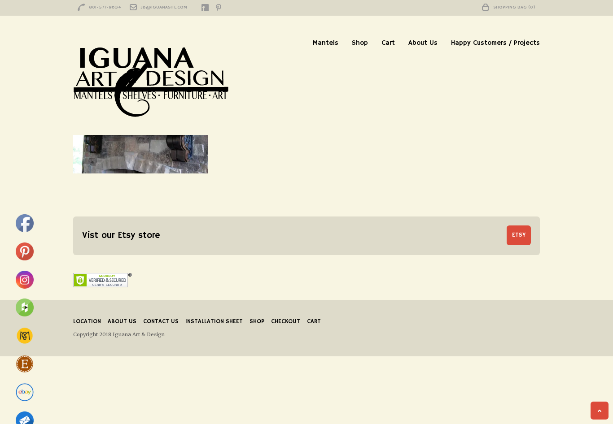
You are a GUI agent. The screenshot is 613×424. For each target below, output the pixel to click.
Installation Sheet (214, 321)
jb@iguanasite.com (164, 7)
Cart (388, 43)
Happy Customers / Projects (495, 43)
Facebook (205, 7)
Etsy (518, 235)
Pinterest (218, 7)
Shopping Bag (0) (514, 7)
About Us (423, 43)
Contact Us (161, 321)
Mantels (325, 43)
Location (87, 321)
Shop (360, 43)
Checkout (285, 321)
